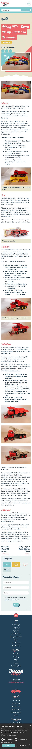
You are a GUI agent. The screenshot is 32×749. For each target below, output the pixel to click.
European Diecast (16, 637)
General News (25, 564)
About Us (16, 654)
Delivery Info (16, 706)
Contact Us (16, 700)
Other (16, 640)
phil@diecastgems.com (16, 682)
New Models (16, 643)
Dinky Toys (6, 42)
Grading (16, 657)
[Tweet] (6, 50)
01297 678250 (16, 680)
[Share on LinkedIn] (10, 50)
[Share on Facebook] (3, 50)
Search (25, 10)
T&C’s (16, 715)
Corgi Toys (6, 564)
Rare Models (16, 646)
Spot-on (16, 631)
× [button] (30, 725)
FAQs (16, 660)
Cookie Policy (16, 712)
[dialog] (16, 736)
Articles (16, 663)
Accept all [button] (8, 745)
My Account (16, 703)
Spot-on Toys (6, 569)
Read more (22, 732)
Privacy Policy (16, 709)
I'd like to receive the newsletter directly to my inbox (15, 599)
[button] (16, 742)
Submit (16, 605)
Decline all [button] (23, 745)
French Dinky (16, 634)
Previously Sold (16, 666)
